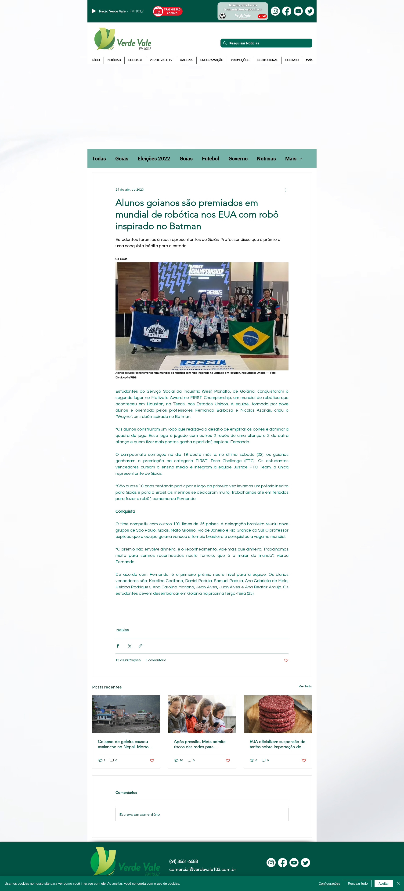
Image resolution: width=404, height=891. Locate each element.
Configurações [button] (329, 883)
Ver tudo (305, 686)
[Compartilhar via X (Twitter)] (129, 646)
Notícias (266, 159)
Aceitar (384, 883)
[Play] (94, 11)
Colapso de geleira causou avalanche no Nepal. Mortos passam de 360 (124, 744)
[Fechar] (398, 883)
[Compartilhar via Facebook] (117, 646)
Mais (290, 159)
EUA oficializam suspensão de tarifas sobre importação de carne (277, 744)
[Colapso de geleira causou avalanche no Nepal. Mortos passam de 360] (126, 714)
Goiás (121, 159)
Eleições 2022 (154, 159)
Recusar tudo (358, 883)
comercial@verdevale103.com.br (202, 869)
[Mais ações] (286, 189)
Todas (99, 159)
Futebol (210, 159)
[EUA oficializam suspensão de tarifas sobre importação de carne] (278, 714)
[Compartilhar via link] (140, 646)
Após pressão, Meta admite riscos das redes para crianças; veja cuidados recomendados (200, 744)
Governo (238, 159)
